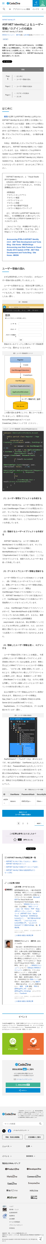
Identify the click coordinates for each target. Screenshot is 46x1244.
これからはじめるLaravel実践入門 (25, 921)
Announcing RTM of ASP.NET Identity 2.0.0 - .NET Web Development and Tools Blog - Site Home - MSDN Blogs (24, 242)
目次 (23, 69)
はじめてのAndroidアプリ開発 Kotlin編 (26, 924)
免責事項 (12, 1216)
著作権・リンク (14, 1209)
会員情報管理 (13, 1212)
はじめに (20, 76)
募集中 (38, 981)
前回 (6, 116)
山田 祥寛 (26, 35)
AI (10, 9)
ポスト (8, 61)
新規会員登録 (23, 1085)
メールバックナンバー (24, 1079)
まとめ (19, 96)
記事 (27, 986)
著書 (21, 986)
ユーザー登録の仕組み (24, 86)
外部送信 (12, 1228)
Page (7, 86)
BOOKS (29, 1156)
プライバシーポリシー (16, 1225)
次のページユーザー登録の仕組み (23, 813)
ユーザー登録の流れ (24, 79)
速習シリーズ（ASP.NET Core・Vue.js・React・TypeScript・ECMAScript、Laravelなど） (28, 914)
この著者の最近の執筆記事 (24, 935)
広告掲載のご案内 (34, 1137)
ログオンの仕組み (23, 93)
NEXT (39, 823)
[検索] (4, 9)
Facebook (23, 993)
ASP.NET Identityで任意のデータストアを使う (22, 867)
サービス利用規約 (14, 1222)
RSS (35, 986)
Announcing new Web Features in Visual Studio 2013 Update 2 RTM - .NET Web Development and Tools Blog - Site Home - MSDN (24, 251)
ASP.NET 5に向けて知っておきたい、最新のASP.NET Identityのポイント (21, 862)
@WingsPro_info (21, 988)
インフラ (35, 9)
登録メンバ (34, 979)
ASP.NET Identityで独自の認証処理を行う (20, 870)
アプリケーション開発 (21, 9)
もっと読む (8, 872)
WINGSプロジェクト (31, 904)
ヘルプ (11, 1206)
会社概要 (12, 1219)
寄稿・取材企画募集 (12, 1137)
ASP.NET (5, 39)
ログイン (24, 1090)
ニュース (5, 1146)
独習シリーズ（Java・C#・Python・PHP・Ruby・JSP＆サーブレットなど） (28, 908)
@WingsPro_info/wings (23, 991)
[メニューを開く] (3, 3)
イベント (5, 1156)
